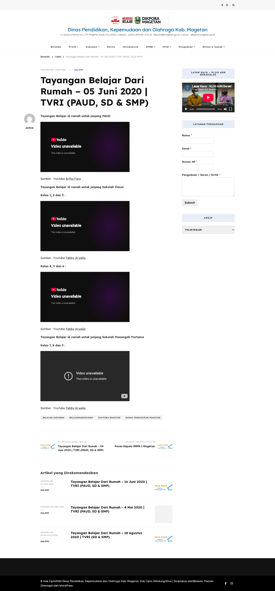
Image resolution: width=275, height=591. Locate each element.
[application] (208, 97)
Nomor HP (189, 161)
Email (186, 148)
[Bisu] (225, 109)
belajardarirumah (81, 417)
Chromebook (130, 47)
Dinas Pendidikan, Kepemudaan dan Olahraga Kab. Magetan (138, 30)
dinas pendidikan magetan (143, 417)
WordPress (66, 585)
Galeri (78, 70)
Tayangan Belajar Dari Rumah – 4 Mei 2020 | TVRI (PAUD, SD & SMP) (107, 509)
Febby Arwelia (75, 258)
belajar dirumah (53, 417)
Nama (187, 135)
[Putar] (186, 109)
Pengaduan (186, 47)
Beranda (56, 47)
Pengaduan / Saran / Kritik (201, 174)
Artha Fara (73, 179)
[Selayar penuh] (230, 109)
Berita (111, 47)
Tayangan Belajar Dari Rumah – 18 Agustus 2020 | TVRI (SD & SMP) (106, 535)
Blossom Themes (203, 581)
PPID (166, 47)
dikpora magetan (109, 417)
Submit (190, 202)
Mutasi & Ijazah (212, 47)
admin (30, 128)
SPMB (149, 47)
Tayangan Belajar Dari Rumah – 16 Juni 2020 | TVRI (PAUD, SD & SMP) (109, 484)
